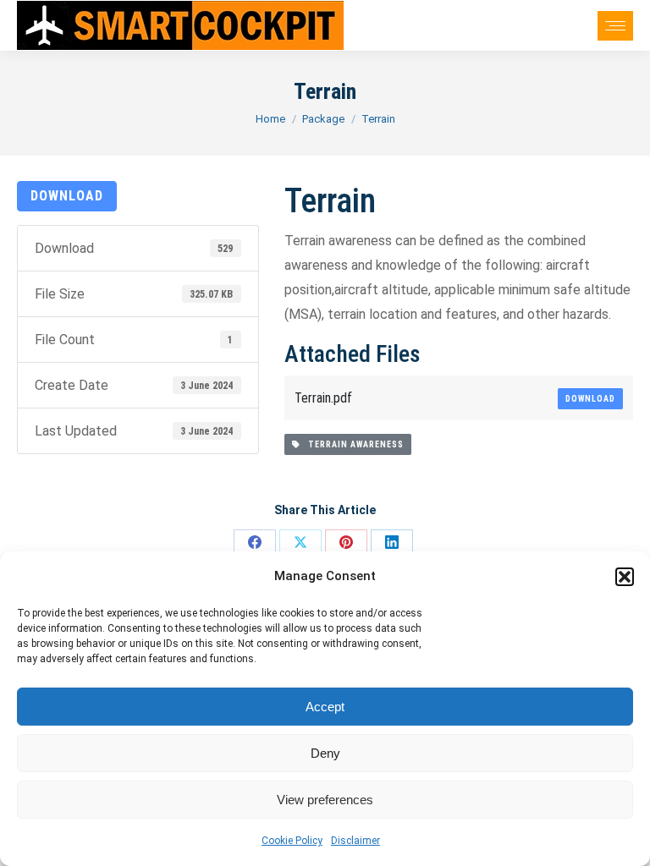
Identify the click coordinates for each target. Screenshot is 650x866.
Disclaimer (355, 841)
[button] (624, 576)
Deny (325, 753)
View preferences (325, 799)
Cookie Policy (292, 841)
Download (66, 196)
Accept (325, 706)
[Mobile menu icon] (615, 26)
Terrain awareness (352, 444)
